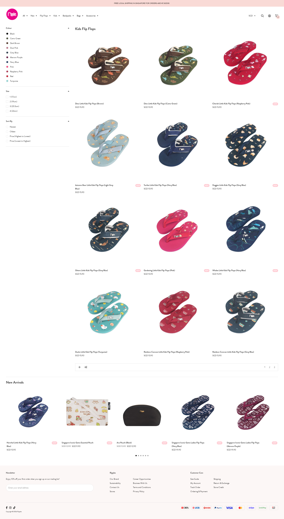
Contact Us (114, 487)
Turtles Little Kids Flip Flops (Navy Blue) (160, 185)
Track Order (195, 487)
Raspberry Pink (16, 71)
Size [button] (7, 91)
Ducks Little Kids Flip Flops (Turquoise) (91, 351)
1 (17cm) (13, 96)
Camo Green (15, 38)
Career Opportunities (142, 479)
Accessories (91, 15)
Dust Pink (14, 47)
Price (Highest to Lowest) (20, 136)
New (32, 15)
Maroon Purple (16, 57)
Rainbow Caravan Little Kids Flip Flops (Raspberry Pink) (167, 351)
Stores (112, 491)
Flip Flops (44, 15)
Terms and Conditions (142, 487)
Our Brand (114, 479)
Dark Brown (15, 43)
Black (12, 33)
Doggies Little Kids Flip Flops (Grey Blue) (229, 185)
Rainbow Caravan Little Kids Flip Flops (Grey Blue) (233, 351)
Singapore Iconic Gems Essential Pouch (77, 442)
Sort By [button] (9, 121)
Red (11, 76)
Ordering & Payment (199, 491)
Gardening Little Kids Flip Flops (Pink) (159, 270)
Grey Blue (14, 52)
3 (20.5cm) (14, 106)
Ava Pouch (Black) (124, 442)
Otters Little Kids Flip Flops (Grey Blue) (91, 270)
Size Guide (194, 479)
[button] (136, 455)
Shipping (217, 479)
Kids (55, 15)
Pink (12, 66)
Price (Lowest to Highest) (20, 141)
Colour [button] (9, 28)
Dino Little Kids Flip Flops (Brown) (89, 103)
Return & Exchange (221, 483)
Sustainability (115, 483)
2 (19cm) (13, 101)
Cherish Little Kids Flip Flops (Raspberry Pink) (231, 103)
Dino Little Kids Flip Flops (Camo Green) (160, 103)
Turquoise (14, 81)
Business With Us (140, 483)
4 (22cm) (13, 111)
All (24, 15)
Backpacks (67, 15)
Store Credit (219, 487)
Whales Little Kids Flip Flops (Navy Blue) (229, 270)
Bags (79, 15)
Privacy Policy (138, 491)
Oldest (12, 131)
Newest (13, 126)
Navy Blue (14, 62)
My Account (195, 483)
